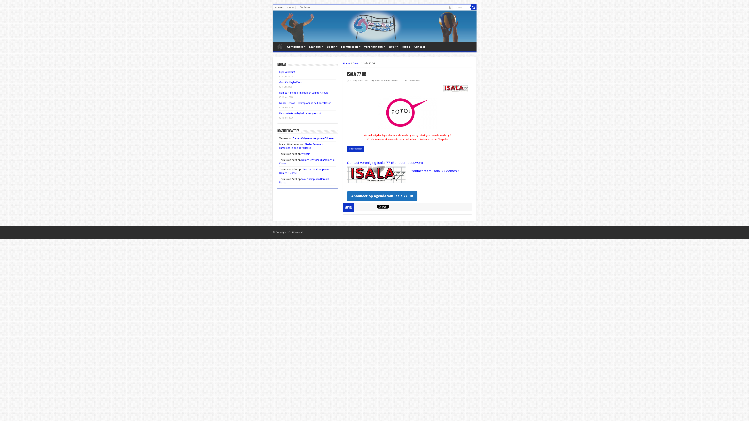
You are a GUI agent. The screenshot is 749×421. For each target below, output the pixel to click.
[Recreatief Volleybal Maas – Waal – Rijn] (375, 26)
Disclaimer (305, 7)
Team (356, 63)
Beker (331, 46)
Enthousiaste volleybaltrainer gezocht (300, 113)
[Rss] (450, 7)
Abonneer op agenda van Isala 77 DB (382, 196)
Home (280, 46)
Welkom (305, 153)
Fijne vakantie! (287, 72)
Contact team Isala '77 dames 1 (435, 171)
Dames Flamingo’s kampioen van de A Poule (303, 92)
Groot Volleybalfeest (290, 82)
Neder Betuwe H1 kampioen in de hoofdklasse (305, 103)
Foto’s (406, 46)
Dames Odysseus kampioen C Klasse (313, 138)
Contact (419, 46)
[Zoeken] (474, 7)
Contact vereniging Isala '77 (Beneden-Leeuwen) (385, 163)
